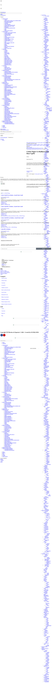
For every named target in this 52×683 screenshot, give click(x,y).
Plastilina (5, 45)
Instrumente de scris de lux (46, 422)
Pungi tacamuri (45, 388)
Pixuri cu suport (47, 479)
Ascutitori (46, 398)
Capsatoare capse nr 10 (48, 89)
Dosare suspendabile (48, 586)
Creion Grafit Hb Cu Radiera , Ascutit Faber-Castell (12, 206)
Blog (2, 315)
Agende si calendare (46, 556)
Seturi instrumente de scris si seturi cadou (46, 506)
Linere (46, 449)
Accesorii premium (48, 426)
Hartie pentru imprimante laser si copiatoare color (46, 367)
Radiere (46, 72)
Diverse (5, 54)
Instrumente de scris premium (46, 424)
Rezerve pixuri (45, 500)
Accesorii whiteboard (46, 523)
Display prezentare (45, 525)
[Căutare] (50, 13)
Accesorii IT (3, 285)
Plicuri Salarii (47, 385)
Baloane (5, 51)
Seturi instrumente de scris (46, 503)
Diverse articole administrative (46, 126)
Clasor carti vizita (47, 645)
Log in (2, 135)
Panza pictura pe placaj (8, 388)
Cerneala (46, 403)
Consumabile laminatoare (46, 677)
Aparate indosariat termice (47, 663)
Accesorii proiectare (48, 438)
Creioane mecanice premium (48, 428)
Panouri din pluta (7, 103)
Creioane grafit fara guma (48, 411)
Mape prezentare (47, 622)
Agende (46, 554)
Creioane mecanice (46, 415)
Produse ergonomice (45, 28)
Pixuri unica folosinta (47, 481)
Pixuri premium (47, 431)
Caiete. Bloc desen (7, 35)
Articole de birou (4, 278)
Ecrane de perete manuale (46, 528)
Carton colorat (47, 331)
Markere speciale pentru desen (46, 64)
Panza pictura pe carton (8, 60)
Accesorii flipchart (46, 512)
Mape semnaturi (47, 624)
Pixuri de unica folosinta (46, 487)
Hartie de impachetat (46, 47)
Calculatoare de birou (46, 86)
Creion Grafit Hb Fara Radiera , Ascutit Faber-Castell (12, 217)
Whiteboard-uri (6, 104)
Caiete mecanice (45, 572)
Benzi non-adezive (46, 37)
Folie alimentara (45, 44)
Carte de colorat (7, 53)
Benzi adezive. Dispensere (45, 82)
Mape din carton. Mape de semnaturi (46, 611)
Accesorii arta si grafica (46, 53)
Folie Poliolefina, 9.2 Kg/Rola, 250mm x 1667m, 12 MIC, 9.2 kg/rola (38, 145)
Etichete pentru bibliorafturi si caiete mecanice (46, 594)
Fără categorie (49, 495)
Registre (46, 630)
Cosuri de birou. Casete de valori (46, 119)
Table (45, 542)
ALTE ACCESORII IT (46, 80)
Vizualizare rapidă (4, 203)
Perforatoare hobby (7, 63)
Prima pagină (29, 142)
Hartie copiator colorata (47, 346)
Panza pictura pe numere (46, 305)
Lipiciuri (46, 138)
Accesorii (6, 50)
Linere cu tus (47, 443)
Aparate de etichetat (46, 33)
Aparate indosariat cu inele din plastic (47, 657)
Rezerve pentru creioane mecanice (46, 497)
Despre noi (3, 313)
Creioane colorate (7, 39)
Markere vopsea (47, 459)
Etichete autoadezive (7, 76)
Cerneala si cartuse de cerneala (9, 37)
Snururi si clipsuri (47, 535)
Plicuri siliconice (47, 384)
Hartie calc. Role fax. (46, 340)
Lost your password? (3, 137)
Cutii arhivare (47, 639)
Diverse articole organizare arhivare (45, 579)
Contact (2, 308)
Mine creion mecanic (46, 469)
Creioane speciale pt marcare (46, 417)
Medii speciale (45, 374)
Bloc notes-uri (47, 564)
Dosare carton (47, 583)
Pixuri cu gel (47, 474)
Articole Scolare (4, 280)
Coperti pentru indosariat (46, 680)
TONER (50, 110)
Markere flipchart (47, 454)
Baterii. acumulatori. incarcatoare (46, 18)
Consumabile (47, 105)
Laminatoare (47, 681)
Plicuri (46, 376)
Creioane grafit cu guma (48, 408)
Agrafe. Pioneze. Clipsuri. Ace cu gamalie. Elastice (46, 77)
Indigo (46, 137)
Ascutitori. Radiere (7, 34)
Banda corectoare (47, 113)
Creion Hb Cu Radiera (5, 229)
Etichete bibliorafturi (45, 592)
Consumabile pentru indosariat (46, 678)
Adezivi (46, 74)
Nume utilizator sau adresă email (5, 131)
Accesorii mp (47, 513)
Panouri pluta (47, 539)
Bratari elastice (6, 52)
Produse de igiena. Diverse (5, 301)
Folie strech (46, 45)
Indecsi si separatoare (46, 600)
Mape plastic (47, 620)
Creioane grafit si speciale (46, 413)
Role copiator (47, 355)
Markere (46, 62)
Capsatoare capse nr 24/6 (48, 92)
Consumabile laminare (46, 675)
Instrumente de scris (45, 397)
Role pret (46, 393)
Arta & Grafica (44, 51)
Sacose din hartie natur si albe (46, 395)
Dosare (46, 581)
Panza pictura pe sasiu (8, 62)
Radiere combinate (47, 491)
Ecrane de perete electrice (46, 526)
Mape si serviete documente (45, 616)
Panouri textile (45, 541)
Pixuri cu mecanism (46, 485)
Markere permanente (47, 456)
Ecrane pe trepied (46, 530)
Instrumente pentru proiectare (46, 436)
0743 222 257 (2, 6)
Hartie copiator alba (47, 343)
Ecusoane (48, 533)
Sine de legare (47, 673)
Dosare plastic (47, 584)
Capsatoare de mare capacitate (48, 95)
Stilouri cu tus (47, 446)
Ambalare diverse (46, 31)
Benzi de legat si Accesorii (46, 36)
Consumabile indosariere (46, 665)
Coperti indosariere (47, 667)
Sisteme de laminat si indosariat (6, 304)
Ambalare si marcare (45, 29)
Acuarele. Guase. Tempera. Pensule (10, 32)
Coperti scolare (6, 364)
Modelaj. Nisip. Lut (7, 59)
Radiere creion (47, 493)
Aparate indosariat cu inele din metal (47, 653)
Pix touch (47, 521)
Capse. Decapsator (45, 104)
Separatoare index (7, 446)
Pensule (46, 68)
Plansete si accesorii (47, 444)
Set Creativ (6, 55)
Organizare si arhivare (45, 553)
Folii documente (45, 597)
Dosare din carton (7, 111)
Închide (1, 459)
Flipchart (46, 536)
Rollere (46, 501)
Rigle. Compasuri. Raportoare (9, 46)
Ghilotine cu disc (48, 134)
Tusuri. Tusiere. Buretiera (8, 30)
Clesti (48, 98)
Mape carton (47, 619)
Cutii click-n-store (47, 641)
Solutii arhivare (45, 635)
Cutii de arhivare (45, 576)
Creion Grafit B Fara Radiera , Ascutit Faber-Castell (12, 195)
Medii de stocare (46, 25)
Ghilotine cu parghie (48, 136)
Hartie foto (46, 358)
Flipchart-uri (47, 537)
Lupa (5, 28)
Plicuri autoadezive (48, 378)
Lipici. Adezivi (6, 43)
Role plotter (47, 357)
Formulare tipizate (7, 77)
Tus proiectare (47, 448)
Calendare (48, 558)
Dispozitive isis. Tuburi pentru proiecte (46, 420)
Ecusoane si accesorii (46, 532)
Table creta (47, 546)
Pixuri (46, 472)
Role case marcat (46, 392)
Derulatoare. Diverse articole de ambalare (46, 40)
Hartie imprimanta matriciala (45, 360)
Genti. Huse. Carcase (7, 68)
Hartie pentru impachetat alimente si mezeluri (46, 363)
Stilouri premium (47, 434)
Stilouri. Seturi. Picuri (7, 48)
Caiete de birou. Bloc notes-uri (46, 569)
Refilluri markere (47, 463)
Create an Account (6, 129)
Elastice (46, 42)
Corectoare (46, 111)
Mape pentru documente (46, 614)
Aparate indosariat (45, 651)
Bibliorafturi (47, 560)
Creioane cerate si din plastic (9, 365)
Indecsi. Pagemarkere (46, 609)
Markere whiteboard (47, 461)
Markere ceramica (7, 58)
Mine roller (46, 471)
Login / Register (5, 456)
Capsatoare (46, 87)
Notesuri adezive (45, 629)
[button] (3, 202)
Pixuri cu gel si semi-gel (46, 483)
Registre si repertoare (46, 631)
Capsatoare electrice (48, 97)
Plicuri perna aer (47, 382)
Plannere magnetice (48, 544)
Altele (46, 55)
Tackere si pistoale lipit (47, 100)
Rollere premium (47, 433)
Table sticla (47, 549)
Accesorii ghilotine (48, 132)
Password (2, 133)
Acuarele (46, 54)
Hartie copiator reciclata (47, 349)
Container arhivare (48, 637)
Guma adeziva (47, 140)
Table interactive (47, 548)
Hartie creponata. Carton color (46, 250)
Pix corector (47, 117)
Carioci (5, 36)
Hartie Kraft (6, 56)
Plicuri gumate (47, 380)
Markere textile (47, 457)
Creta (5, 41)
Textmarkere (49, 464)
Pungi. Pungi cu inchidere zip (46, 49)
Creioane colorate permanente (46, 59)
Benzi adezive (47, 34)
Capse (46, 102)
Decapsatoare (47, 120)
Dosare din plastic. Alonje (46, 590)
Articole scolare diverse (8, 33)
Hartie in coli (47, 353)
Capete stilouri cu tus (47, 440)
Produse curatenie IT (46, 26)
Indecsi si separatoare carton (47, 603)
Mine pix (46, 470)
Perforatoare (6, 353)
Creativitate (3, 282)
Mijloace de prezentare (45, 510)
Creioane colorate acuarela (46, 57)
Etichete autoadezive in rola (46, 317)
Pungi (46, 48)
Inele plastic (47, 671)
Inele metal (47, 669)
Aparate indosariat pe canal (47, 660)
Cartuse (5, 66)
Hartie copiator (45, 341)
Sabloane (5, 47)
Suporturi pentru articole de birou (9, 27)
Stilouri (46, 508)
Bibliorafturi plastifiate (48, 563)
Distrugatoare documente (46, 122)
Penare (5, 44)
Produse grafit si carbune (46, 71)
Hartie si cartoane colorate (46, 370)
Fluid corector (47, 115)
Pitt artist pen (47, 69)
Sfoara (46, 50)
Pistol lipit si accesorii (7, 64)
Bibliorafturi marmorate (48, 561)
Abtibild (5, 376)
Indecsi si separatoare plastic (47, 606)
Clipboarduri (47, 574)
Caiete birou (47, 565)
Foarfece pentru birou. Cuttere (46, 129)
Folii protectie (47, 598)
